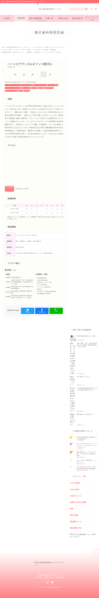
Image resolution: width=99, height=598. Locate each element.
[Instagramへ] (48, 582)
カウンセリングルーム (40, 85)
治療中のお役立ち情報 (78, 502)
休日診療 (34, 88)
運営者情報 (60, 577)
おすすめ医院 (75, 483)
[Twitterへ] (52, 582)
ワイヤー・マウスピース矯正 (13, 88)
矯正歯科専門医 (48, 88)
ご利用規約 (39, 577)
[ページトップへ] (95, 552)
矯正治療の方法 (75, 528)
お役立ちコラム (75, 496)
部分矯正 (26, 90)
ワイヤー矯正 (26, 88)
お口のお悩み (75, 489)
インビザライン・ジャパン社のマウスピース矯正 (19, 85)
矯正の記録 (74, 515)
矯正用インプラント (10, 90)
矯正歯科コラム (75, 521)
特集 (71, 508)
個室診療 (40, 88)
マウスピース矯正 (53, 85)
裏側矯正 (20, 90)
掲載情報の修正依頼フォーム (49, 575)
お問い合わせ (49, 577)
